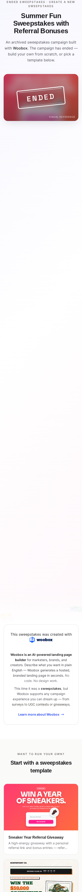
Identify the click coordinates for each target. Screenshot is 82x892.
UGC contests (38, 704)
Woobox (20, 48)
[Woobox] (41, 640)
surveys (17, 704)
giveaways (61, 704)
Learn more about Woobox (38, 714)
